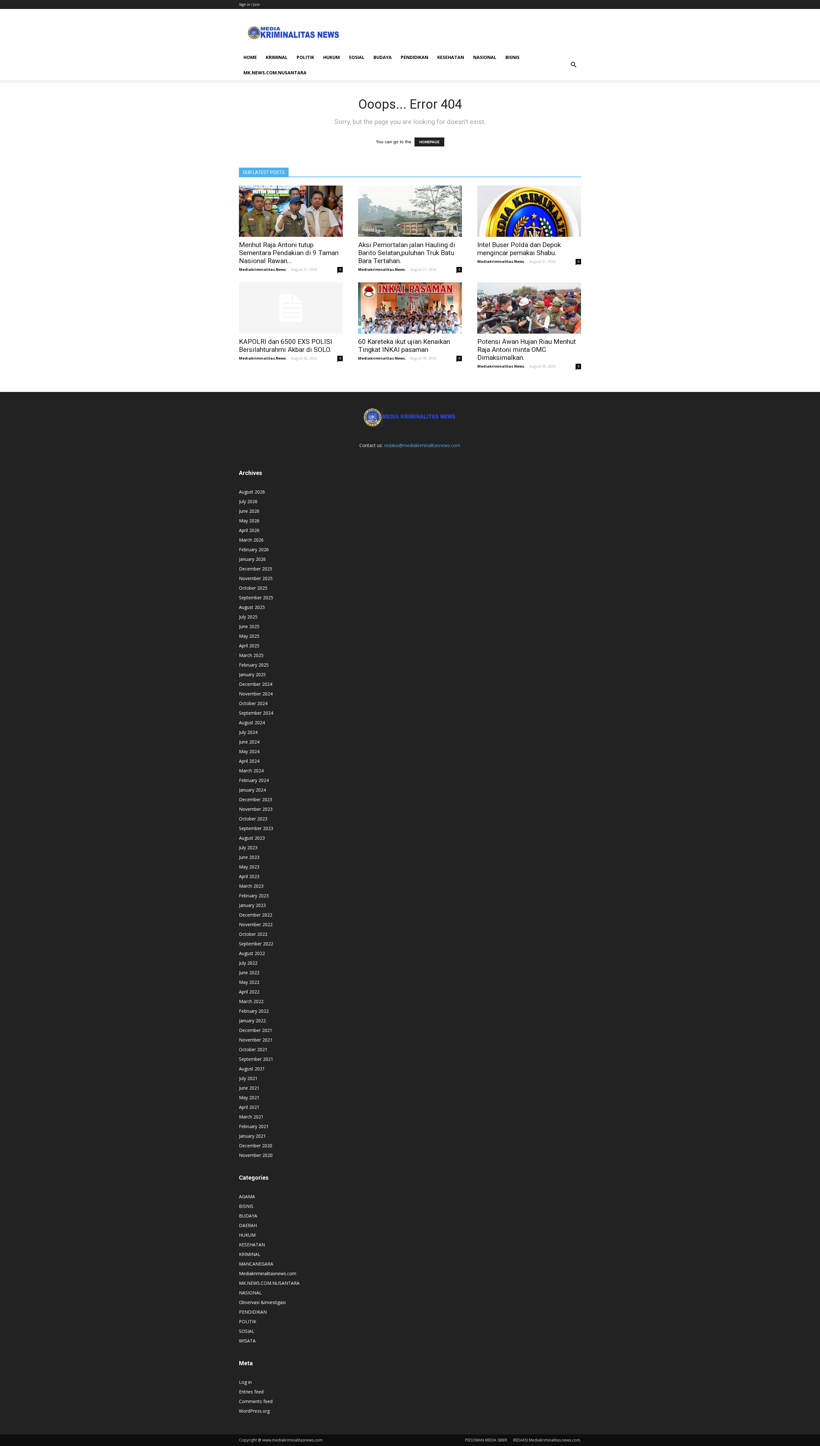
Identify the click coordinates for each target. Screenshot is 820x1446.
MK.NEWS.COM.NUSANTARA (275, 73)
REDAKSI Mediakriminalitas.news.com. (547, 1440)
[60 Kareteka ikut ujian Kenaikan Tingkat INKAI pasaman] (410, 308)
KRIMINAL (277, 57)
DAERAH (248, 1225)
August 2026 (252, 492)
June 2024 (249, 742)
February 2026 (254, 549)
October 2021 (253, 1049)
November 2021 (256, 1040)
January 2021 (252, 1136)
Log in (245, 1382)
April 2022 (249, 992)
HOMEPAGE (429, 142)
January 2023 (252, 905)
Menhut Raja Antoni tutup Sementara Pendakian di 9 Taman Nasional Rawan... (289, 253)
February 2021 (254, 1126)
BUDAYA (382, 57)
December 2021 (255, 1030)
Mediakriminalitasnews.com (267, 1273)
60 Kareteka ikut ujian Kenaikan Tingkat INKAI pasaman (404, 345)
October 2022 (253, 934)
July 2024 (248, 732)
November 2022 (256, 924)
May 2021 (249, 1097)
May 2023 (249, 867)
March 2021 (251, 1117)
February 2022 (254, 1011)
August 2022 (252, 953)
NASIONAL (484, 57)
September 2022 (256, 944)
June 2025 (249, 626)
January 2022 (252, 1021)
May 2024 (249, 751)
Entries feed (251, 1392)
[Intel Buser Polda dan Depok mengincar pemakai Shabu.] (529, 211)
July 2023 (248, 847)
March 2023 (251, 886)
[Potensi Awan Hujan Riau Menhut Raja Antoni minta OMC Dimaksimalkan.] (529, 308)
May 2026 (249, 521)
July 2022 (248, 963)
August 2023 (252, 838)
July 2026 (248, 501)
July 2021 (248, 1078)
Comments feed (256, 1401)
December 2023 (255, 799)
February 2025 (254, 665)
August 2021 (252, 1069)
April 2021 (249, 1107)
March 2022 (251, 1001)
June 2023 (249, 857)
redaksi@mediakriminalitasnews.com (422, 445)
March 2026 (251, 540)
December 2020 (255, 1146)
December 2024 (255, 684)
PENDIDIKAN (414, 57)
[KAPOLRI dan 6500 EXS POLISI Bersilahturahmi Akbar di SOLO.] (291, 308)
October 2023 (253, 819)
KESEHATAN (450, 57)
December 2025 (255, 569)
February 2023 (254, 896)
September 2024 (256, 713)
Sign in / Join (249, 4)
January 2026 (252, 559)
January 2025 (252, 674)
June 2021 (249, 1088)
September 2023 (256, 828)
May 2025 (249, 636)
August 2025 (252, 607)
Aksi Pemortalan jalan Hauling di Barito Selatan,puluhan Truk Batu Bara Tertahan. (406, 253)
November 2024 (256, 694)
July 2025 (248, 617)
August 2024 (252, 722)
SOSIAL (357, 57)
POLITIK (305, 57)
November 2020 (256, 1155)
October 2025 (253, 588)
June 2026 (249, 511)
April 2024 (249, 761)
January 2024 (252, 790)
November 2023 (256, 809)
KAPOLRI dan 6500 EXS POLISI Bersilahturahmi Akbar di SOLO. (285, 345)
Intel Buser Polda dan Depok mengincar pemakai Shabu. (519, 249)
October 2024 (253, 703)
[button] (573, 65)
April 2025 (249, 646)
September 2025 (256, 597)
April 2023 (249, 876)
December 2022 (255, 915)
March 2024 (251, 771)
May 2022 (249, 982)
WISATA (247, 1341)
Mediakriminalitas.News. (263, 269)
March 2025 (251, 655)
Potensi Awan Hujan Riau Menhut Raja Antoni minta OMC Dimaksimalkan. (526, 350)
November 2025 (256, 578)
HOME (250, 57)
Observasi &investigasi (262, 1302)
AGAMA (247, 1196)
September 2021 (256, 1059)
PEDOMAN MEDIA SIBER (486, 1440)
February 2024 (254, 780)
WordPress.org (254, 1411)
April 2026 (249, 530)
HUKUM (331, 57)
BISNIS (512, 57)
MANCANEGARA (256, 1264)
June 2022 (249, 972)
